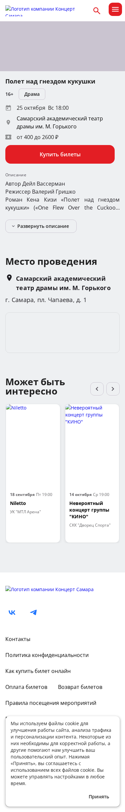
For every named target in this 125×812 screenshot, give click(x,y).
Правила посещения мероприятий (50, 703)
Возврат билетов (80, 687)
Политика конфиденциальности (47, 655)
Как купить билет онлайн (38, 671)
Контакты (17, 639)
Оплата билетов (26, 687)
